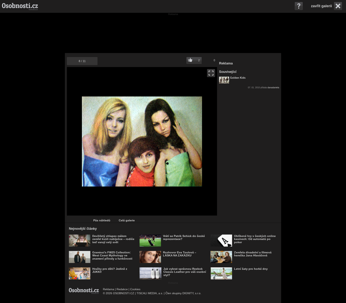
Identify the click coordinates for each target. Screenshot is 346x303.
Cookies (135, 289)
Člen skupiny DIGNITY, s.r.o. (183, 293)
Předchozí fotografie (104, 141)
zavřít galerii (321, 6)
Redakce (122, 289)
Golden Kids (237, 77)
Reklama (108, 289)
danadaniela (273, 87)
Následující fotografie (179, 141)
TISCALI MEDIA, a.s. (150, 293)
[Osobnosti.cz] (20, 6)
